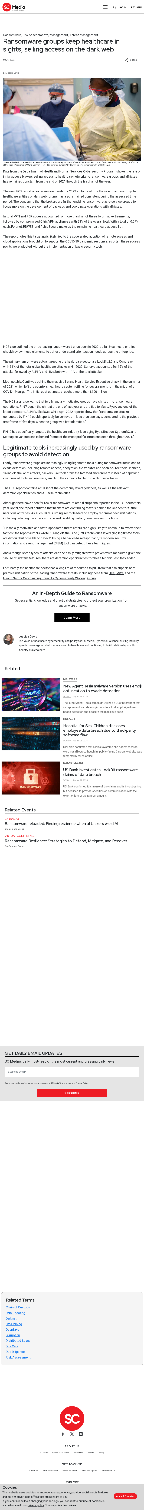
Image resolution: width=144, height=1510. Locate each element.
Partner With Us (108, 1470)
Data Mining (14, 1324)
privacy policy (36, 1505)
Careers (90, 1452)
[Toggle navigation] (105, 7)
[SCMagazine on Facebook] (63, 1434)
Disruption (13, 1335)
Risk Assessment (18, 1357)
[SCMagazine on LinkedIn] (81, 1434)
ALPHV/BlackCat (38, 412)
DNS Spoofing (15, 1313)
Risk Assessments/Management (45, 35)
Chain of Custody (18, 1307)
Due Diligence (15, 1352)
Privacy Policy (81, 1083)
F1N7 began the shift (34, 406)
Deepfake (12, 1329)
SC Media (44, 1452)
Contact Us (78, 1452)
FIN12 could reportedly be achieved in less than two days (62, 417)
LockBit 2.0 (105, 361)
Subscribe (72, 1093)
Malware (70, 679)
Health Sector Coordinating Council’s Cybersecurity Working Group (49, 578)
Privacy (101, 1452)
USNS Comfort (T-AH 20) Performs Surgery (46, 165)
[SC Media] (13, 7)
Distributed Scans (18, 1340)
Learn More (72, 617)
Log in (122, 7)
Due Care (12, 1346)
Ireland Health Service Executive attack (92, 381)
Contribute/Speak (50, 1470)
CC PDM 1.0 (103, 165)
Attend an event (69, 1470)
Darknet (11, 1318)
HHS (112, 573)
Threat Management (84, 35)
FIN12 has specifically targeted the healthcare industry (41, 431)
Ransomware (12, 35)
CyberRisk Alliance (60, 1452)
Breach (69, 719)
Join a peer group (89, 1470)
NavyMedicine (76, 165)
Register (136, 7)
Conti (26, 381)
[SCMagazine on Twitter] (72, 1434)
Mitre (120, 573)
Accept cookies (125, 1496)
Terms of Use (65, 1083)
